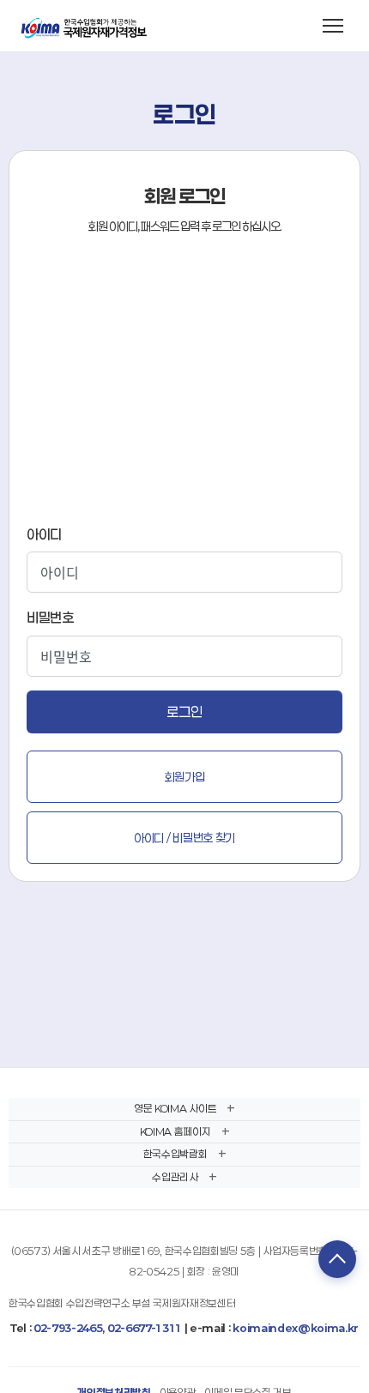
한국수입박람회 (175, 1154)
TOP (337, 1259)
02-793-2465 (67, 1328)
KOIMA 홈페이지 (175, 1131)
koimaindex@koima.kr (296, 1328)
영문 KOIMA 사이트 (175, 1108)
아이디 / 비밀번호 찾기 (184, 837)
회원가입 (185, 776)
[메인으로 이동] (85, 25)
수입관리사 (174, 1177)
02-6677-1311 (144, 1328)
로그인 (184, 711)
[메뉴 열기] (333, 26)
